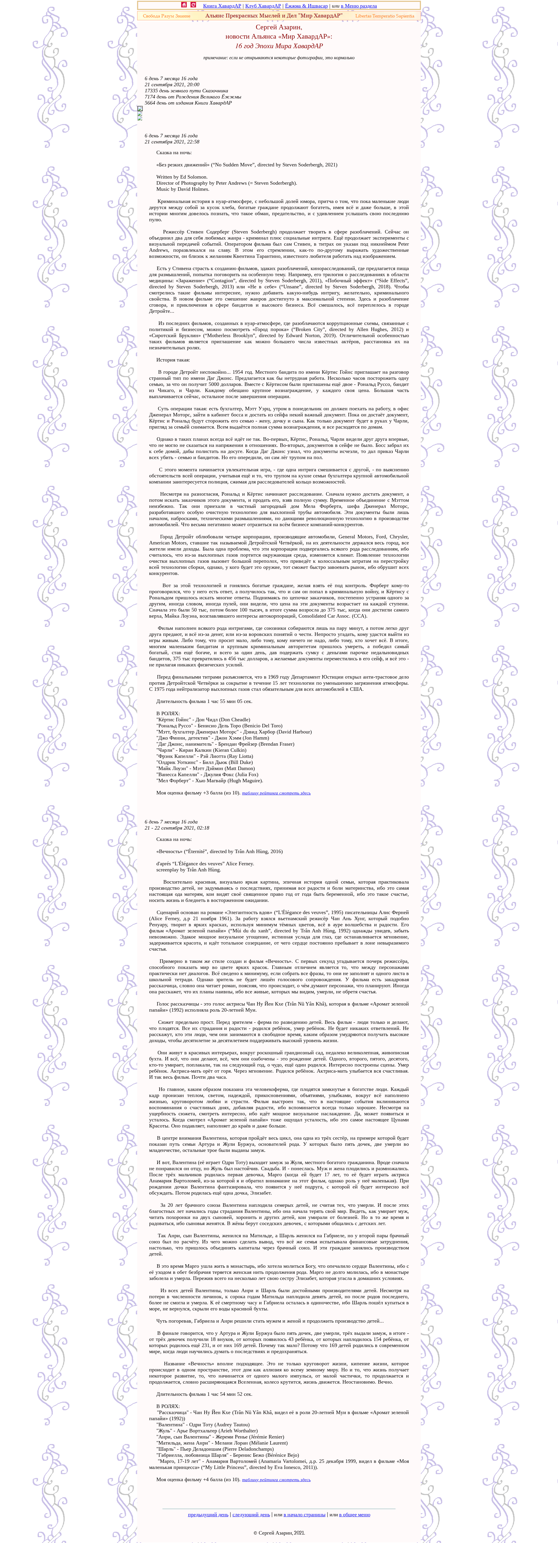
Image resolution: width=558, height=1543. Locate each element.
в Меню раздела (359, 6)
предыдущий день (208, 1515)
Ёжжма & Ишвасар (306, 6)
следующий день (251, 1515)
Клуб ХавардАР (263, 6)
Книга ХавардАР (222, 6)
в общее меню (354, 1515)
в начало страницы (305, 1515)
